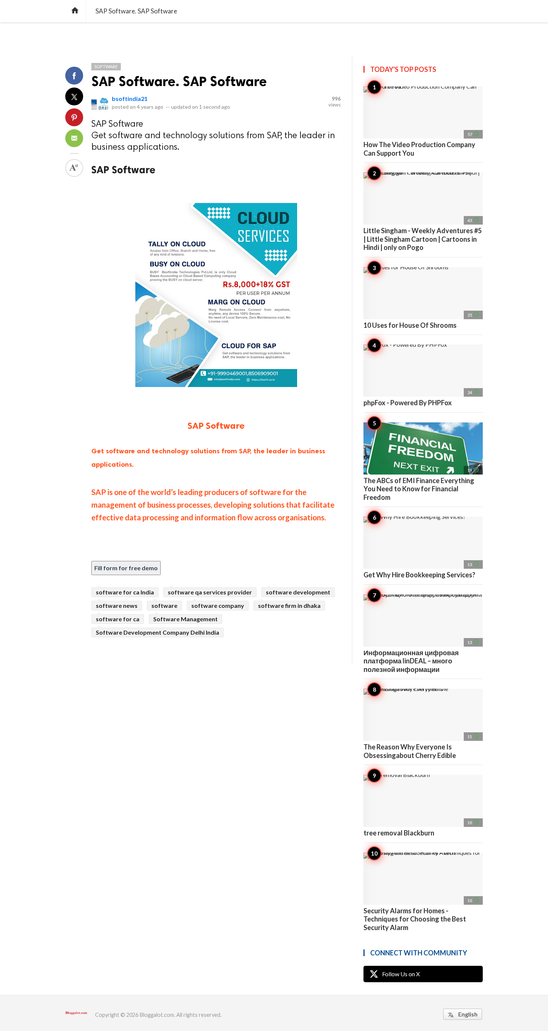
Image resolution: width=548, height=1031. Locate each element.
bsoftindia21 (130, 98)
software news (117, 605)
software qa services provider (210, 592)
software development (298, 592)
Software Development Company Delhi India (157, 632)
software (164, 605)
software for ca (117, 618)
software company (217, 605)
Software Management (185, 618)
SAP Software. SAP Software (179, 81)
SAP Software (216, 425)
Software (106, 66)
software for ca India (125, 592)
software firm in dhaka (289, 605)
